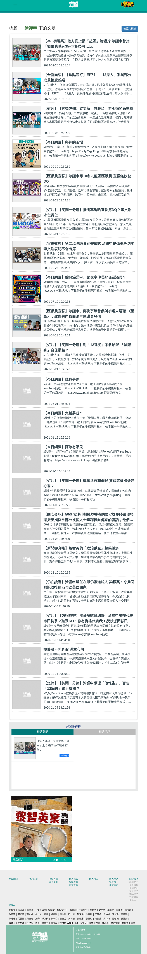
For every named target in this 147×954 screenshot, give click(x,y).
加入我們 (133, 891)
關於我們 (133, 879)
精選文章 (115, 923)
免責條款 (133, 885)
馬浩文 (110, 910)
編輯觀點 (73, 882)
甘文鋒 (21, 923)
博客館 (112, 882)
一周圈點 (72, 910)
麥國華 (21, 914)
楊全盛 (63, 918)
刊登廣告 (133, 897)
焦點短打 (61, 910)
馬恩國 (21, 918)
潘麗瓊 (115, 914)
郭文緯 (30, 914)
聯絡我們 (133, 894)
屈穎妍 (12, 910)
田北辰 (71, 914)
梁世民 (102, 910)
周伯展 (106, 914)
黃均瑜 (71, 918)
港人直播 (53, 882)
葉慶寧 (124, 914)
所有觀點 (73, 885)
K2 (76, 923)
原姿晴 (128, 910)
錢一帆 (38, 914)
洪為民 (45, 918)
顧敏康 (30, 910)
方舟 (37, 918)
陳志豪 (105, 923)
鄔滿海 (80, 914)
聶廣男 (45, 923)
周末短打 (83, 910)
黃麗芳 (124, 918)
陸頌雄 (115, 918)
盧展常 (54, 923)
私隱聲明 (133, 882)
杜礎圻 (30, 923)
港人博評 (113, 879)
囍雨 (133, 923)
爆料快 (132, 900)
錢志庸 (80, 918)
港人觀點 (73, 879)
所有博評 (113, 885)
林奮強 (125, 923)
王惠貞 (98, 914)
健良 (37, 923)
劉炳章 (93, 910)
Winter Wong (66, 923)
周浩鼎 (63, 914)
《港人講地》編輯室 (45, 910)
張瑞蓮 (21, 910)
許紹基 (12, 914)
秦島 (46, 914)
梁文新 (83, 923)
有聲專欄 (53, 879)
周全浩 (30, 918)
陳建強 (12, 918)
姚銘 (98, 923)
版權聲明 (133, 888)
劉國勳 (89, 918)
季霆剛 (89, 914)
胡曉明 (54, 914)
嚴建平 (12, 923)
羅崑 (91, 923)
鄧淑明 (54, 918)
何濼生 (119, 910)
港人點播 (33, 879)
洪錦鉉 (106, 918)
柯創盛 (98, 918)
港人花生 (93, 879)
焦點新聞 (13, 879)
